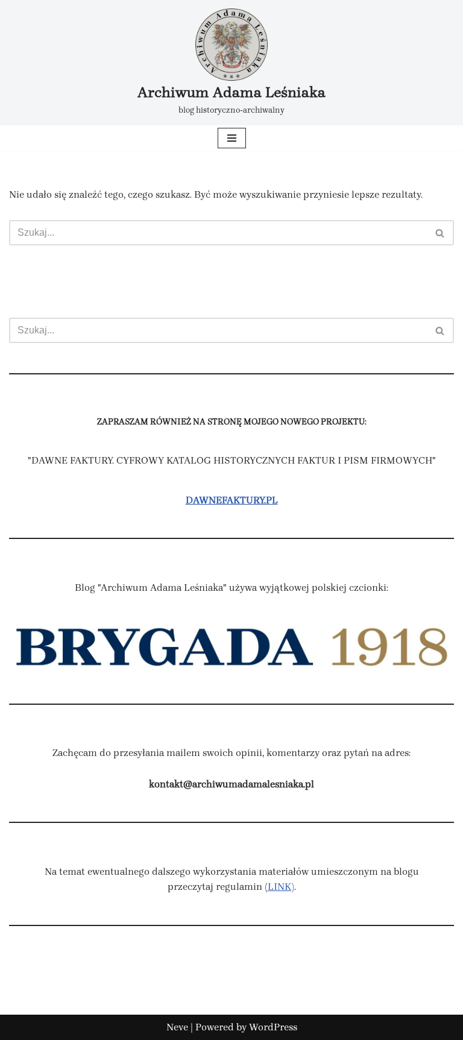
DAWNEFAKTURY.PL (232, 500)
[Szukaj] (440, 232)
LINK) (281, 886)
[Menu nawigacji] (232, 138)
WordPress (273, 1027)
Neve (177, 1027)
